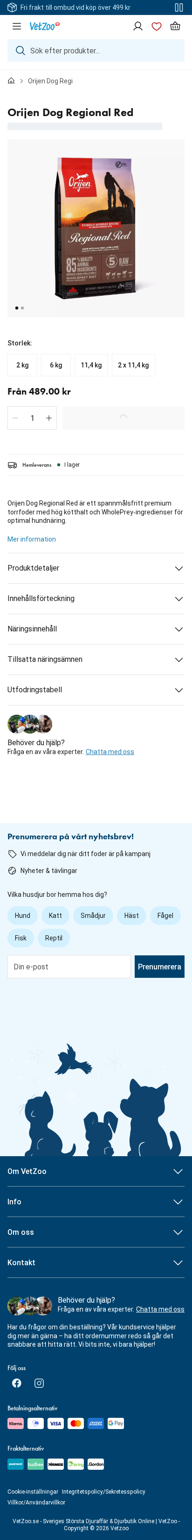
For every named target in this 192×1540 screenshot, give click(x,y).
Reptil (53, 938)
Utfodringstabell (34, 689)
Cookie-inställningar (32, 1492)
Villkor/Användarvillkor (36, 1502)
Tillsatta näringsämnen (44, 659)
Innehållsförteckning (41, 598)
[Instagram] (39, 1383)
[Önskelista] (156, 26)
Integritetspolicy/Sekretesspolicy (103, 1492)
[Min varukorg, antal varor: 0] (175, 26)
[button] (15, 418)
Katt (55, 915)
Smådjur (93, 915)
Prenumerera (159, 966)
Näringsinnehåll (32, 628)
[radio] (22, 365)
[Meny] (16, 26)
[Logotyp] (45, 26)
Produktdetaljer (33, 568)
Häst (131, 915)
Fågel (165, 915)
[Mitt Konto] (138, 26)
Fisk (21, 938)
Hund (22, 915)
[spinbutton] (32, 418)
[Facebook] (16, 1383)
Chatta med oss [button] (110, 751)
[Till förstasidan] (11, 81)
